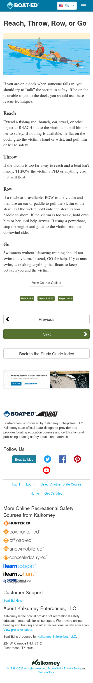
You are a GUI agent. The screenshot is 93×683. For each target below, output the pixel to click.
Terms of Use (46, 672)
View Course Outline (46, 282)
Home (34, 493)
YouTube (46, 470)
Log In (30, 484)
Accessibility (55, 668)
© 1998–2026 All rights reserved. (27, 668)
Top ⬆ (16, 484)
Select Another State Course (61, 484)
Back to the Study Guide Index (46, 353)
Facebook (62, 459)
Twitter (47, 459)
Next (46, 334)
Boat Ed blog (24, 459)
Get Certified (53, 493)
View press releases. (18, 629)
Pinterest (77, 459)
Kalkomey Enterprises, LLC (56, 636)
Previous (46, 319)
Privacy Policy (72, 668)
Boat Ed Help (12, 600)
